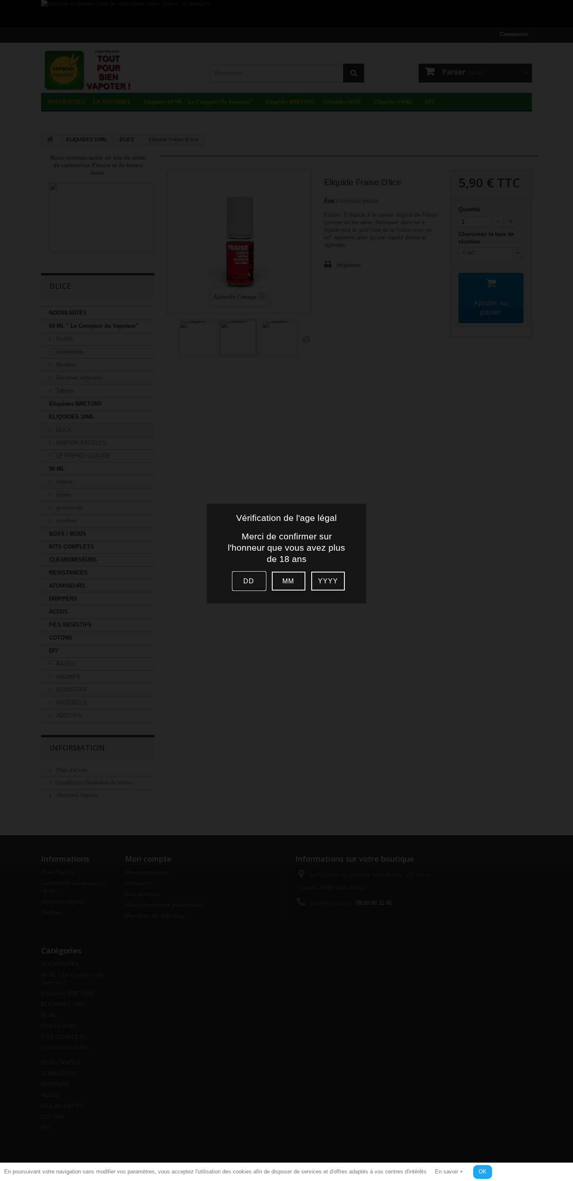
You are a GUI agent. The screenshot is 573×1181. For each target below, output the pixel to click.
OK (483, 1171)
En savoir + (449, 1171)
